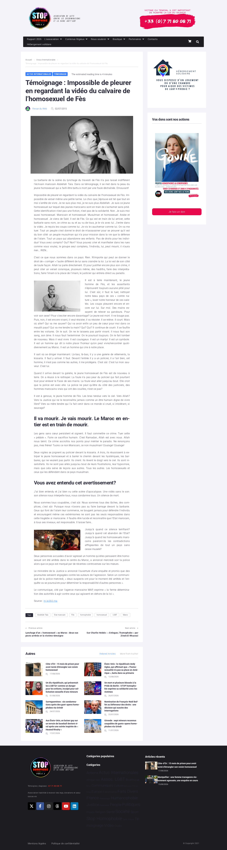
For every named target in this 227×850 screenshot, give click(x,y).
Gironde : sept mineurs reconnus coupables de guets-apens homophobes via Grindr (120, 723)
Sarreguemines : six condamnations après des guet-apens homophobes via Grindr (63, 704)
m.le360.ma (50, 600)
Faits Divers (128, 791)
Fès (72, 615)
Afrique (90, 779)
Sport (135, 812)
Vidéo (109, 825)
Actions (92, 773)
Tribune (131, 819)
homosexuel (102, 615)
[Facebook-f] (40, 806)
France (92, 797)
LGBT (115, 615)
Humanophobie (124, 798)
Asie (97, 779)
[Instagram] (49, 806)
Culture (118, 785)
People (116, 804)
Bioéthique (132, 780)
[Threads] (57, 806)
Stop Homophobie (104, 818)
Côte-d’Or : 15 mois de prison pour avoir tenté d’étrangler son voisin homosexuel (62, 667)
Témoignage (60, 74)
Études (118, 825)
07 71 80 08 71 (55, 786)
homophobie (85, 615)
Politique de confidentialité (65, 843)
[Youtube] (66, 806)
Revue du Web (39, 108)
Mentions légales (37, 843)
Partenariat (104, 805)
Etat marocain (59, 615)
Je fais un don (177, 211)
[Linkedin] (74, 806)
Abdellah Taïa (42, 615)
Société (122, 811)
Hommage (104, 798)
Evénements (110, 791)
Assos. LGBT (113, 779)
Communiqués (102, 785)
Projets (90, 812)
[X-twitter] (32, 806)
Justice (92, 804)
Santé (110, 812)
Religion (100, 812)
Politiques (131, 804)
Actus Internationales (45, 60)
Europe (97, 792)
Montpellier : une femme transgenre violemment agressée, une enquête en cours (178, 779)
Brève (88, 786)
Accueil (28, 60)
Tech (125, 819)
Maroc (125, 615)
